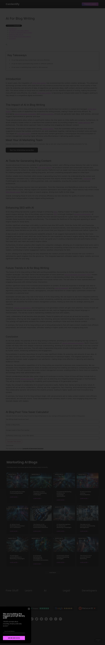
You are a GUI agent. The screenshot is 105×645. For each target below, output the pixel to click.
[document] (52, 322)
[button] (29, 608)
